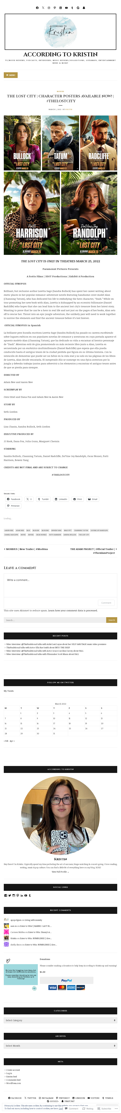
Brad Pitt (68, 530)
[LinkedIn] (60, 8)
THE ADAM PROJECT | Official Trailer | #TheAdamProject (92, 550)
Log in (9, 1073)
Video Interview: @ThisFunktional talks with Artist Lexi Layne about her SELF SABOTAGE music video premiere (56, 644)
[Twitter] (43, 8)
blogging (45, 530)
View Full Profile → (60, 871)
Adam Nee (20, 530)
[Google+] (78, 8)
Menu (12, 75)
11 (69, 718)
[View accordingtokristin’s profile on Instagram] (13, 895)
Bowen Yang (56, 530)
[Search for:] (60, 620)
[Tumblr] (72, 8)
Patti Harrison (55, 535)
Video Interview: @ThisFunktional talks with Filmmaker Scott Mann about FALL (42, 654)
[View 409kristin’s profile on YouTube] (25, 895)
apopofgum (16, 920)
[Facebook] (37, 8)
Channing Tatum (81, 530)
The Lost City (84, 535)
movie (23, 535)
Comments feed (13, 1079)
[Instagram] (48, 8)
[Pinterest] (54, 8)
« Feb (6, 740)
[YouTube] (66, 8)
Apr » (12, 740)
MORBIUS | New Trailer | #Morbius (27, 549)
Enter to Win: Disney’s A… (40, 932)
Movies (60, 91)
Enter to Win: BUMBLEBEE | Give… (36, 938)
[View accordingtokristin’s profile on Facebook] (5, 895)
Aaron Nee (9, 530)
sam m (14, 926)
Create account (13, 1069)
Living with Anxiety (33, 920)
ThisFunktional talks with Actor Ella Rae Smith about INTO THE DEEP (38, 647)
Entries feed (11, 1076)
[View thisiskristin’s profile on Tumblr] (29, 895)
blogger (36, 530)
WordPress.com (13, 1083)
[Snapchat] (83, 8)
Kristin (68, 109)
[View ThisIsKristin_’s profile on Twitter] (9, 895)
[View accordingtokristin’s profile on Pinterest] (17, 895)
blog (28, 530)
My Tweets (9, 690)
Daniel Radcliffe (11, 535)
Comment (106, 602)
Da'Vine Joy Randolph (99, 530)
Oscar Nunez (41, 535)
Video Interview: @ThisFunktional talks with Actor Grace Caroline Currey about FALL (45, 650)
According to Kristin (60, 54)
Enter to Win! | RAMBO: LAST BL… (36, 926)
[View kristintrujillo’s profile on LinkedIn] (21, 895)
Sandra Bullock (70, 535)
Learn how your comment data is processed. (73, 610)
